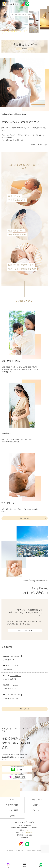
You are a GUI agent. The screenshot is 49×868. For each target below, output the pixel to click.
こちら (26, 830)
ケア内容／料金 (12, 805)
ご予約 (12, 816)
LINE (40, 867)
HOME (12, 800)
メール (24, 866)
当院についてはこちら (25, 630)
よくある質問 (12, 810)
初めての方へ (36, 800)
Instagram (8, 867)
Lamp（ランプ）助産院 (24, 822)
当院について (36, 810)
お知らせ (36, 805)
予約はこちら (30, 833)
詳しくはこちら (24, 518)
